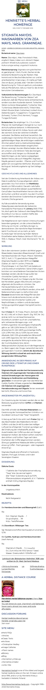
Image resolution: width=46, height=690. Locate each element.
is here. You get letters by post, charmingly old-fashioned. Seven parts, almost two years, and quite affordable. (23, 604)
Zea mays (20, 53)
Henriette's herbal (9, 670)
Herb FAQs (7, 633)
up (23, 566)
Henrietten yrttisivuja (11, 659)
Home (4, 48)
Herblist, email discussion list (13, 621)
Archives (6, 641)
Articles (5, 636)
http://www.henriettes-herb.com (15, 684)
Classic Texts (7, 639)
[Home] (23, 10)
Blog (4, 656)
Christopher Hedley (10, 644)
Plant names (7, 650)
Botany (5, 653)
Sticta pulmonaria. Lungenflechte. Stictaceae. (10, 569)
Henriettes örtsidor (10, 662)
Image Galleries (9, 647)
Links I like (6, 665)
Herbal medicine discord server (15, 618)
